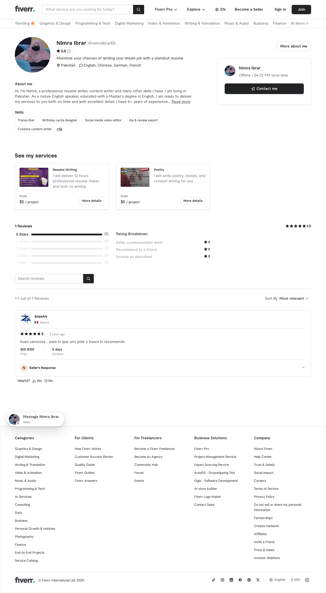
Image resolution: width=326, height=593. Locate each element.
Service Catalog (26, 560)
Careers (260, 481)
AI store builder (205, 489)
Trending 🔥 (25, 23)
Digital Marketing (129, 23)
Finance (279, 23)
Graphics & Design (55, 23)
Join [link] (301, 9)
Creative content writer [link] (35, 129)
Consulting (22, 504)
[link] (214, 580)
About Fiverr (263, 449)
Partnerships (263, 518)
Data (18, 512)
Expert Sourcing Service (211, 465)
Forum (138, 473)
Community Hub (146, 465)
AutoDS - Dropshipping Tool (214, 473)
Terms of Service (266, 489)
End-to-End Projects (29, 552)
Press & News (264, 550)
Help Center (263, 457)
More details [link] (91, 201)
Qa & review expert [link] (143, 120)
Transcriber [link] (26, 120)
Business (260, 23)
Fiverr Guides (84, 473)
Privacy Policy (264, 496)
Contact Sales (204, 504)
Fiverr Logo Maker (207, 496)
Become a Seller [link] (249, 9)
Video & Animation (164, 23)
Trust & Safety (264, 465)
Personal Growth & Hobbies (35, 528)
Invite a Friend (264, 542)
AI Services (23, 496)
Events (139, 481)
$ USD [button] (295, 579)
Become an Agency (148, 457)
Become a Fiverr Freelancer (154, 449)
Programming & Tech (92, 23)
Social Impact (263, 473)
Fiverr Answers (86, 481)
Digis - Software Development (216, 481)
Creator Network (266, 526)
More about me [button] (293, 46)
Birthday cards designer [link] (59, 120)
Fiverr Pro (201, 449)
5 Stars (22, 234)
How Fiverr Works (88, 449)
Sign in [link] (280, 9)
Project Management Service (215, 457)
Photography (24, 536)
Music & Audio (236, 23)
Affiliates (260, 534)
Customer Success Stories (94, 457)
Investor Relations (267, 558)
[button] (166, 9)
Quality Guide (85, 465)
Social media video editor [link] (103, 120)
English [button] (280, 579)
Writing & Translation (202, 23)
